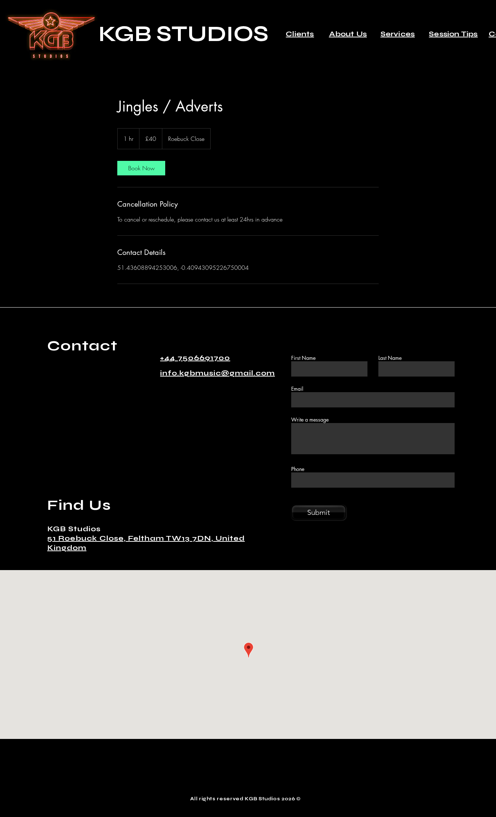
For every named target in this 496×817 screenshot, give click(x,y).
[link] (141, 168)
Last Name (390, 358)
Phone (297, 469)
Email (297, 388)
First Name (303, 358)
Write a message (310, 419)
